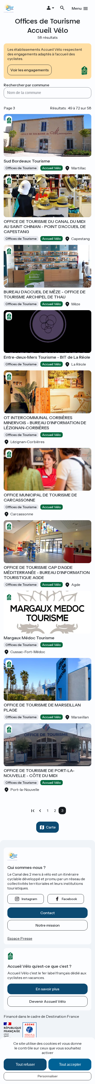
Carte (51, 827)
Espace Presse (19, 938)
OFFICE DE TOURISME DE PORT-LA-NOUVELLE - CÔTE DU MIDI (39, 773)
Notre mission (48, 925)
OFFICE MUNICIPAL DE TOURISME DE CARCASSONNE (40, 497)
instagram (29, 899)
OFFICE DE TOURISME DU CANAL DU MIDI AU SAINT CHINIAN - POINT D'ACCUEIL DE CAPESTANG (45, 226)
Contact (47, 912)
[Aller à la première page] (32, 810)
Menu (77, 8)
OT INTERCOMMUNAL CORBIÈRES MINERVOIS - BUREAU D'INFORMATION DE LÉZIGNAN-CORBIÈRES (45, 422)
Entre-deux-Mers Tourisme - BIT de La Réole (47, 357)
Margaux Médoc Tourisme (29, 637)
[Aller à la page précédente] (40, 810)
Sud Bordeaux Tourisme (27, 161)
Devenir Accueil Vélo (47, 1001)
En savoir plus (47, 989)
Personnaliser (48, 1076)
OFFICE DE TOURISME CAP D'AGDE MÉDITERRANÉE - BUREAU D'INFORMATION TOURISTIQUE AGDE (47, 572)
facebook (69, 899)
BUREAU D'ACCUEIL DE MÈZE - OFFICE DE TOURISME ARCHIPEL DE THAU (45, 294)
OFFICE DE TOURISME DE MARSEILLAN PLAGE (42, 708)
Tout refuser (25, 1064)
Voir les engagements (29, 70)
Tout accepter (70, 1064)
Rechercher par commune (26, 85)
